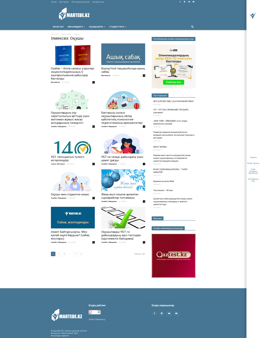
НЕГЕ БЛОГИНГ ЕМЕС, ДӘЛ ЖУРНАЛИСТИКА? (173, 101)
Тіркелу (54, 2)
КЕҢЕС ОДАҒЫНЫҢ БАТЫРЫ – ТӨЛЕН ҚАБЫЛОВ (170, 170)
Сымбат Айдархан (58, 126)
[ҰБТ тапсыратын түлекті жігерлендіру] (73, 143)
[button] (192, 27)
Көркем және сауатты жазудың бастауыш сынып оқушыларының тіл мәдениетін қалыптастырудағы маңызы (172, 158)
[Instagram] (185, 2)
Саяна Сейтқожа (58, 164)
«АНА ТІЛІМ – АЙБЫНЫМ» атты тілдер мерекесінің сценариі (170, 122)
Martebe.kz (55, 82)
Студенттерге (116, 26)
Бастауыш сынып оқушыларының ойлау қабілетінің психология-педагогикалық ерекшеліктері (122, 117)
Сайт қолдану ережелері (80, 2)
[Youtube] (193, 2)
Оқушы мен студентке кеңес (70, 194)
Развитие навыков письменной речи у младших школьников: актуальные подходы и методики (173, 135)
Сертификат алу (98, 2)
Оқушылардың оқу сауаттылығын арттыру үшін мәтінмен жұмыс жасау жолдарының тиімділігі (70, 117)
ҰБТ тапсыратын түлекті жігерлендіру (67, 158)
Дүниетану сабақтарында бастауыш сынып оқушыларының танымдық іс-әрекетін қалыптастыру (172, 201)
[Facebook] (180, 2)
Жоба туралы (64, 2)
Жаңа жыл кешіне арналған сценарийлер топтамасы (119, 196)
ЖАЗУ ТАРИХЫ (160, 147)
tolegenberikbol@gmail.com (118, 319)
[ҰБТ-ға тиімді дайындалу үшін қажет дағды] (123, 143)
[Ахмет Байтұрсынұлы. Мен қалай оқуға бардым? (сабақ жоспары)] (73, 217)
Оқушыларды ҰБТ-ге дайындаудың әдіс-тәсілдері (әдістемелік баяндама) (121, 235)
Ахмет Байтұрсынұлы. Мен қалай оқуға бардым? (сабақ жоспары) (70, 235)
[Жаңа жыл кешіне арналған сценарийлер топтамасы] (123, 180)
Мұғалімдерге (75, 26)
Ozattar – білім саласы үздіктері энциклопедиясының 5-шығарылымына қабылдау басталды (72, 73)
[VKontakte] (189, 2)
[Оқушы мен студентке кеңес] (73, 180)
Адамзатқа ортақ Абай (163, 181)
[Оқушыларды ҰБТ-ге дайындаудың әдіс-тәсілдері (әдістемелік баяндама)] (123, 217)
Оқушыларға (96, 26)
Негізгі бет (58, 26)
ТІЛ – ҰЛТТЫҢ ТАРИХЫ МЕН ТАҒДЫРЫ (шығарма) (170, 111)
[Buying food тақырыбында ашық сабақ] (123, 54)
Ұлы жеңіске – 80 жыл (163, 190)
